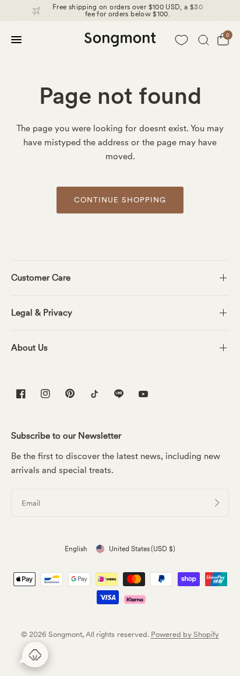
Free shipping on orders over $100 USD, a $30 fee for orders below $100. (127, 10)
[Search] (203, 39)
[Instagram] (45, 394)
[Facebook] (21, 394)
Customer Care (40, 277)
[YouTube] (143, 395)
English (76, 549)
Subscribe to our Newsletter (66, 436)
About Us (29, 347)
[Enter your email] (217, 503)
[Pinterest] (70, 393)
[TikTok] (94, 394)
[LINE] (119, 394)
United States (142, 549)
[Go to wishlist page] (181, 39)
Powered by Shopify (185, 634)
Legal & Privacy (41, 312)
